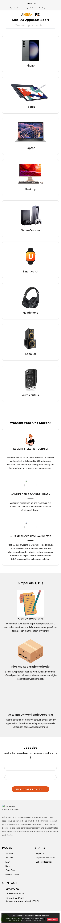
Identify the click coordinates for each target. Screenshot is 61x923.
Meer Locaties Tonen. (29, 789)
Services (9, 853)
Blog (7, 866)
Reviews (9, 857)
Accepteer (52, 920)
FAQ (7, 861)
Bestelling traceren (45, 8)
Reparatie (40, 853)
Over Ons (10, 870)
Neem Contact (12, 874)
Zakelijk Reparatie (44, 861)
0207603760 (31, 4)
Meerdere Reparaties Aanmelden (14, 8)
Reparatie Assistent (31, 8)
